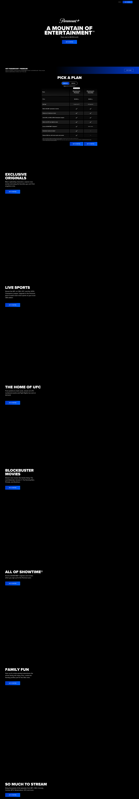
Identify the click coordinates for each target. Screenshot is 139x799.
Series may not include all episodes (51, 140)
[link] (128, 2)
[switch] (69, 83)
